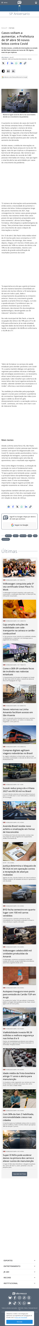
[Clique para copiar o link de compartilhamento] (25, 63)
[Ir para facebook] (15, 1298)
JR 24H (6, 1272)
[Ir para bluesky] (10, 1298)
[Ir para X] (19, 1303)
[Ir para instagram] (19, 1298)
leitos (29, 535)
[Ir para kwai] (24, 1298)
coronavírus (5, 539)
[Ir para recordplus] (10, 1303)
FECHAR (19, 1322)
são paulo (8, 535)
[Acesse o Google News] (21, 63)
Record (7, 1277)
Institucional (11, 1283)
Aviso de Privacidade (21, 1317)
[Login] (36, 2)
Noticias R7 (4, 28)
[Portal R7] (19, 2)
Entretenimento (12, 1266)
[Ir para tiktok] (15, 1303)
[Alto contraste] (3, 71)
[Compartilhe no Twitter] (3, 63)
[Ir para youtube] (29, 1303)
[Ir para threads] (29, 1298)
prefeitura (23, 535)
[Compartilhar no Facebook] (7, 63)
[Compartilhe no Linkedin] (12, 63)
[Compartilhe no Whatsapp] (16, 63)
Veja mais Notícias (19, 1174)
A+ (8, 71)
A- (13, 71)
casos (35, 535)
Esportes (8, 1260)
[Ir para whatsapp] (24, 1303)
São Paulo (11, 28)
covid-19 (15, 535)
